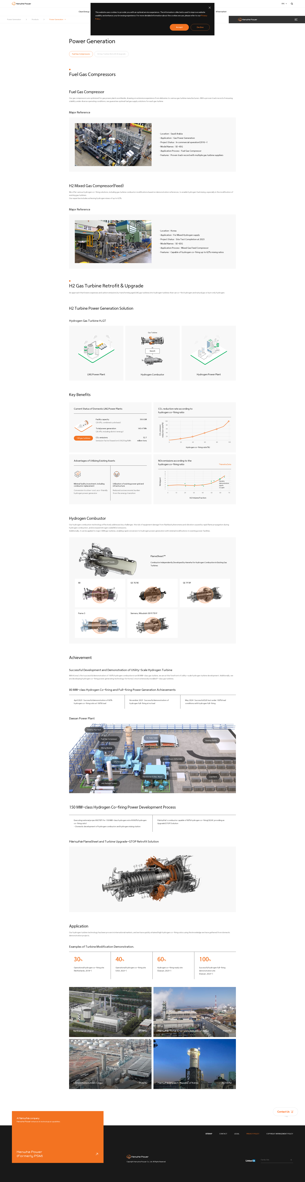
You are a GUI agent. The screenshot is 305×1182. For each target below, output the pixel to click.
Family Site (265, 1160)
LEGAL (236, 1134)
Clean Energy (84, 12)
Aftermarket (221, 12)
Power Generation (56, 19)
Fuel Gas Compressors (81, 54)
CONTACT (223, 1134)
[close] (210, 8)
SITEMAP (209, 1134)
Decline (200, 27)
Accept (179, 27)
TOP (295, 1132)
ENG (283, 3)
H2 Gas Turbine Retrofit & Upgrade (111, 54)
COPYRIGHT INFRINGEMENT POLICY (279, 1134)
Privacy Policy (253, 1134)
